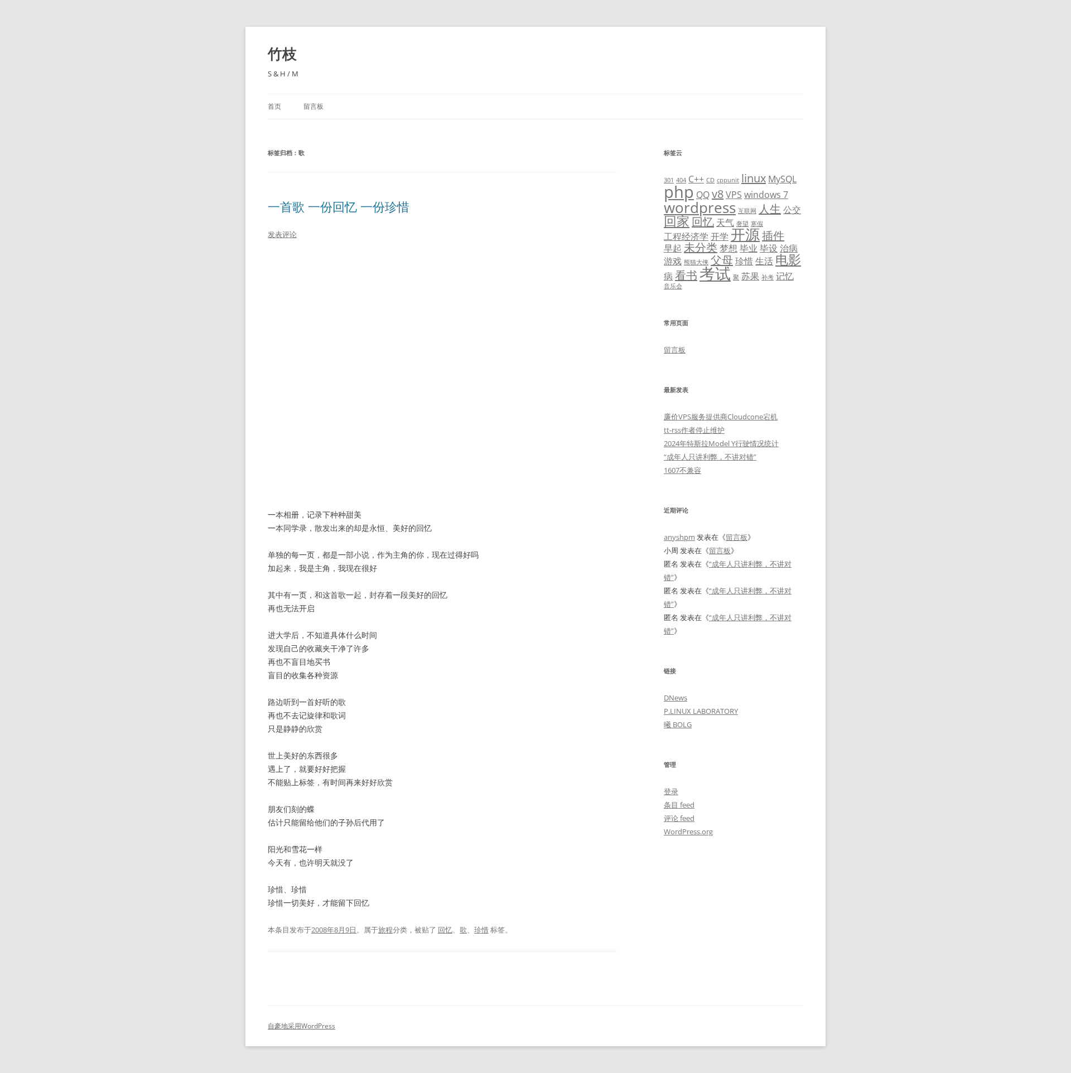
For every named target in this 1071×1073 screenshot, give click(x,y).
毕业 (749, 248)
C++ (696, 179)
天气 (725, 222)
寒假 (757, 224)
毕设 (769, 248)
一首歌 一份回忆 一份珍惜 (338, 206)
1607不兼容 (682, 470)
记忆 (785, 276)
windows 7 (766, 194)
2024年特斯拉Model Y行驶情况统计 (721, 443)
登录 (671, 791)
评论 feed (679, 818)
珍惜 (481, 930)
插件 (773, 235)
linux (753, 178)
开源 (745, 234)
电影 (788, 259)
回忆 (445, 930)
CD (710, 180)
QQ (703, 194)
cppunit (728, 180)
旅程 (385, 930)
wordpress (700, 208)
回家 (676, 221)
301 (669, 180)
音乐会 (673, 286)
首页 (274, 106)
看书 (686, 275)
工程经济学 (686, 236)
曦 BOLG (678, 724)
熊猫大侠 (696, 262)
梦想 (728, 248)
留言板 (313, 106)
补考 (767, 277)
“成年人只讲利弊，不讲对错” (710, 457)
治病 (789, 248)
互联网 (747, 211)
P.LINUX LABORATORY (701, 711)
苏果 (750, 276)
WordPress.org (688, 831)
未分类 (700, 247)
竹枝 (282, 54)
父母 (722, 260)
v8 (717, 193)
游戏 (673, 261)
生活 (764, 261)
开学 (720, 236)
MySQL (782, 179)
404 (681, 180)
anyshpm (679, 537)
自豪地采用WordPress (301, 1026)
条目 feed (679, 805)
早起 (673, 248)
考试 (715, 273)
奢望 (742, 224)
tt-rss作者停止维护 (694, 430)
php (679, 192)
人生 (770, 208)
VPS (734, 194)
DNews (675, 698)
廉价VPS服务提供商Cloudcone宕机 (721, 417)
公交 (792, 210)
